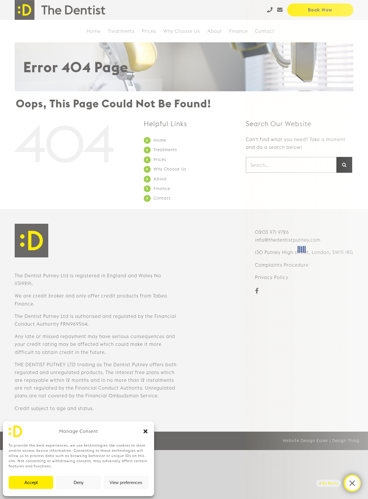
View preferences (126, 482)
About (160, 178)
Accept (31, 482)
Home (160, 140)
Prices (160, 159)
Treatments (165, 149)
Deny (79, 482)
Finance (162, 188)
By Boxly (330, 483)
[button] (145, 431)
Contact (162, 198)
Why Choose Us (170, 169)
